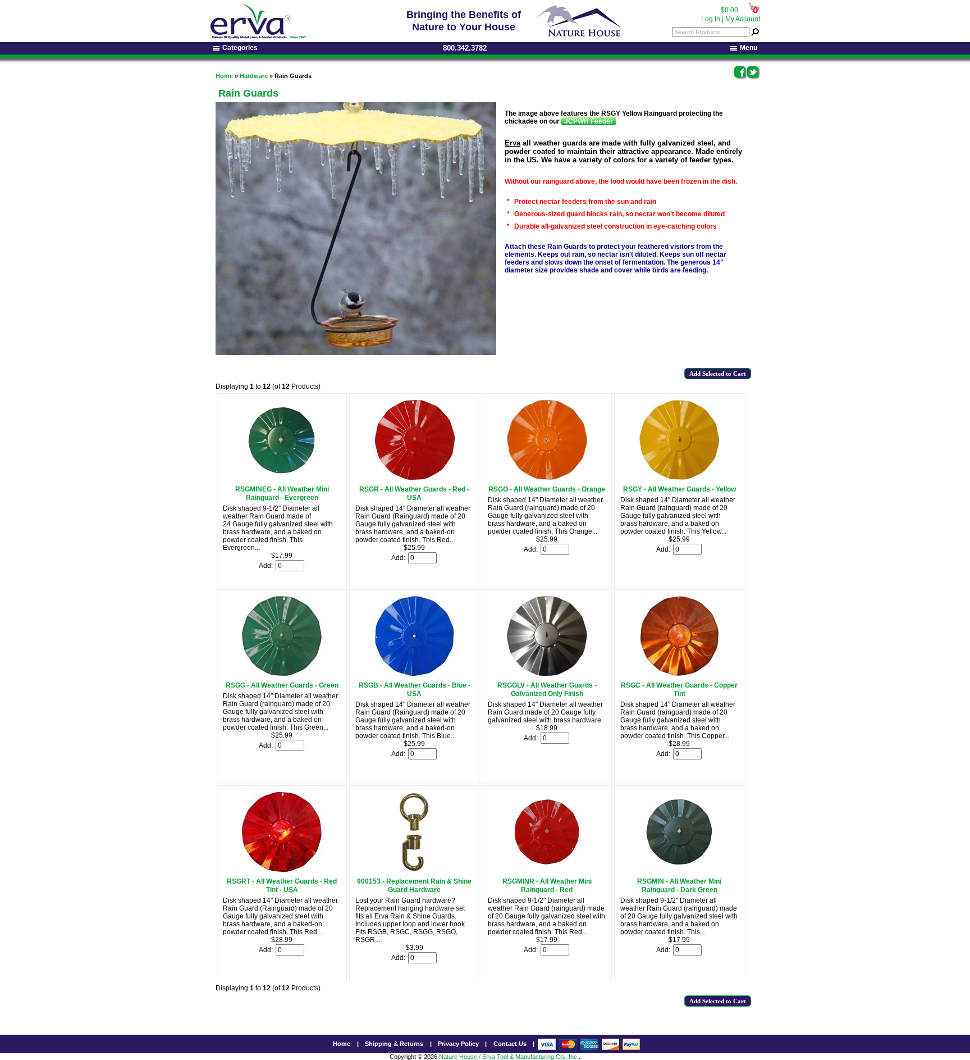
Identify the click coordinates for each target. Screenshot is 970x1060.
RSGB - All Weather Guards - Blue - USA (414, 689)
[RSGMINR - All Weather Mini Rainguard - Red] (546, 870)
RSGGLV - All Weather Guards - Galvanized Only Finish (547, 689)
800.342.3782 (465, 48)
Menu (748, 48)
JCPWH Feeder (588, 121)
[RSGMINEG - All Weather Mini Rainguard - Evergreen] (281, 478)
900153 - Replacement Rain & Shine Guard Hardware (414, 885)
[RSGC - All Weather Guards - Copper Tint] (679, 674)
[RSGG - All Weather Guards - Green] (282, 674)
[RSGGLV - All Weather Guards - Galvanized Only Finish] (547, 674)
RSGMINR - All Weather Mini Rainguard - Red (547, 885)
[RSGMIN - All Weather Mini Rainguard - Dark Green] (679, 870)
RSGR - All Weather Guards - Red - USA (414, 493)
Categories (240, 48)
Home (224, 75)
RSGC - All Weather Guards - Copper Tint (679, 689)
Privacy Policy (458, 1043)
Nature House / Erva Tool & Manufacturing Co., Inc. (509, 1056)
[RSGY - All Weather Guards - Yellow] (679, 478)
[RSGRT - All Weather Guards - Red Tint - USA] (281, 870)
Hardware (254, 75)
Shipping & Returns (394, 1043)
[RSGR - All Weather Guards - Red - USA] (414, 478)
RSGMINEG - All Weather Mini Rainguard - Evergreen (282, 493)
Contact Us (510, 1043)
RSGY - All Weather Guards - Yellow (679, 489)
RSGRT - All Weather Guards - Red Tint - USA (282, 885)
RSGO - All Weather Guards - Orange (546, 489)
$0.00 (729, 10)
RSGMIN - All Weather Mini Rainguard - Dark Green (679, 885)
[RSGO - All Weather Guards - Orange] (547, 478)
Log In (710, 19)
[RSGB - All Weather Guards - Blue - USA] (414, 674)
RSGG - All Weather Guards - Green (282, 685)
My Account (742, 19)
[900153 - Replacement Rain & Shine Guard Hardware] (414, 870)
